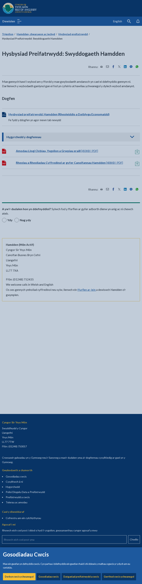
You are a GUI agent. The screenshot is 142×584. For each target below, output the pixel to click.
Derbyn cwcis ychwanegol (19, 576)
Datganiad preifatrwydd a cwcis (81, 576)
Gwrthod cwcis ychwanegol (119, 576)
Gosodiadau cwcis (48, 576)
